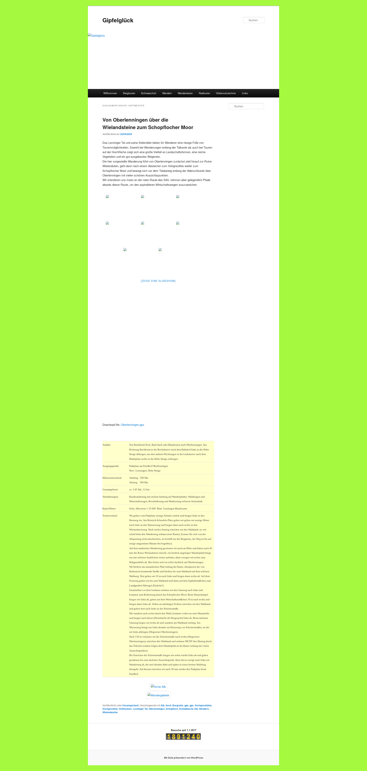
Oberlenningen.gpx (132, 425)
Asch (168, 705)
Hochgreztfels (110, 708)
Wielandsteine (110, 712)
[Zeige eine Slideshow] (158, 281)
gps (186, 705)
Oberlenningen (157, 708)
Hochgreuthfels (203, 705)
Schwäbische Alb (188, 708)
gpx (192, 705)
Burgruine (177, 705)
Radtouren (204, 93)
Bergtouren (129, 93)
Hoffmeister (125, 708)
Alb (162, 705)
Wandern (167, 93)
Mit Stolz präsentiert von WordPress (183, 757)
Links (245, 93)
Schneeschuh (148, 93)
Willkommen (110, 93)
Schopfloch (172, 708)
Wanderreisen (185, 93)
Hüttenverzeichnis (226, 93)
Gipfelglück (117, 20)
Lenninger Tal (140, 708)
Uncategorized (130, 705)
